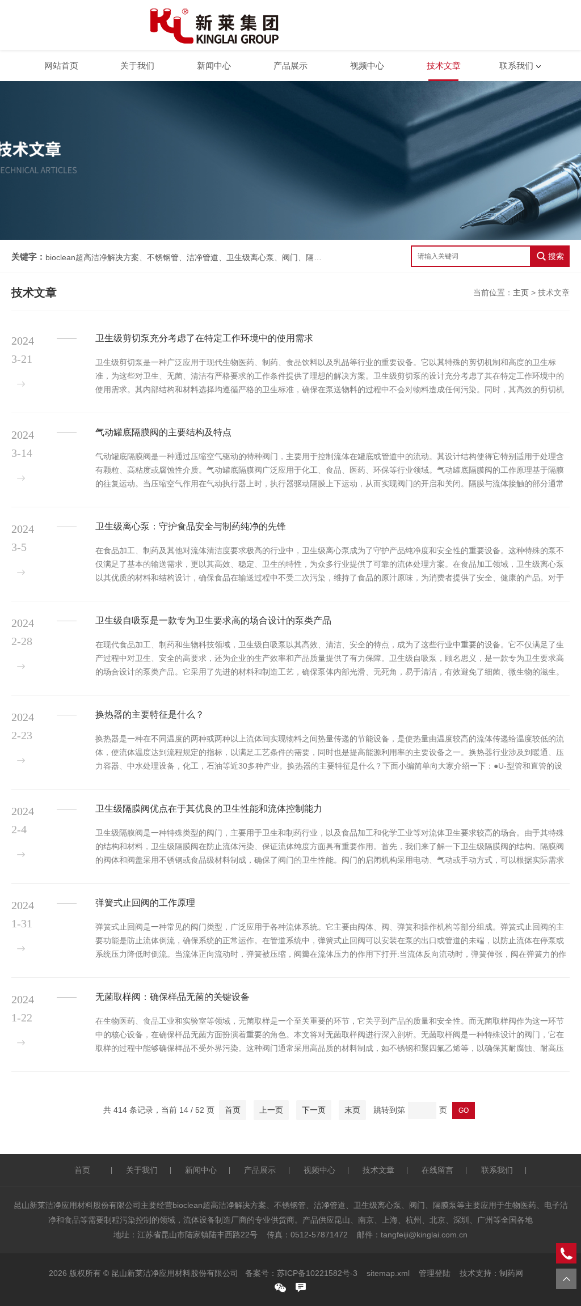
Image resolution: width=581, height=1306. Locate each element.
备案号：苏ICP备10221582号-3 (301, 1273)
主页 (521, 292)
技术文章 (444, 65)
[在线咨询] (300, 1287)
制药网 (511, 1273)
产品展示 (290, 65)
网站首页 (61, 65)
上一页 (271, 1109)
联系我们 (516, 65)
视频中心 (367, 65)
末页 (352, 1109)
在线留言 (437, 1169)
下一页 (314, 1109)
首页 (233, 1109)
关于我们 (137, 65)
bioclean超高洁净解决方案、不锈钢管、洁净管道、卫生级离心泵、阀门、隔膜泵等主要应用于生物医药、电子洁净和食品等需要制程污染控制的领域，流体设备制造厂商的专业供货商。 (184, 257)
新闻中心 (214, 65)
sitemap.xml (388, 1273)
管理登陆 (435, 1273)
